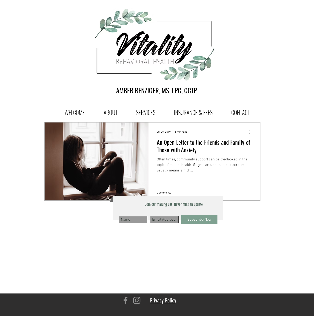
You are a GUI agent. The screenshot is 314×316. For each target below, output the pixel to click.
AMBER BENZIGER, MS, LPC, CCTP (156, 90)
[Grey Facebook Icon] (125, 300)
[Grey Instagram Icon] (137, 300)
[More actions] (251, 132)
